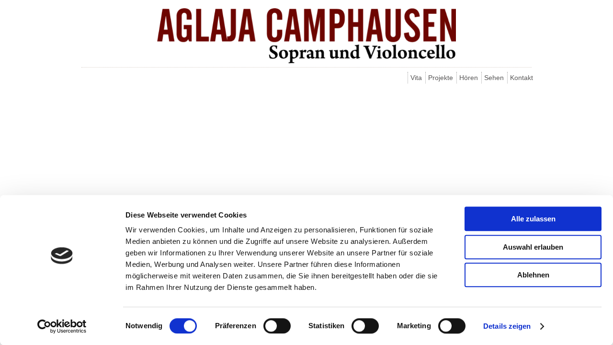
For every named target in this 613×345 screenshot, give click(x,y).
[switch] (277, 326)
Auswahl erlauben (533, 247)
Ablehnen (533, 275)
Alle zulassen (533, 219)
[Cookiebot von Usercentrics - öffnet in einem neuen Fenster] (62, 326)
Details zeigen (507, 326)
